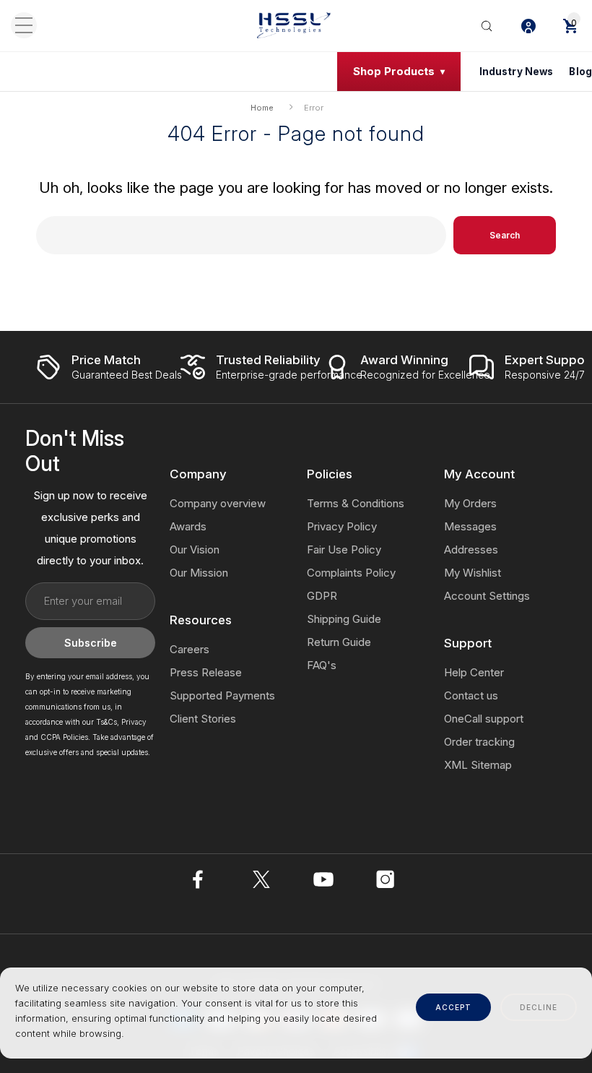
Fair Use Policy (344, 549)
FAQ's (321, 665)
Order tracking (479, 742)
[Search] (486, 25)
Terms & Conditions (355, 503)
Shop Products (394, 71)
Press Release (206, 672)
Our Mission (199, 572)
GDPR (322, 596)
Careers (189, 649)
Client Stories (203, 718)
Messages (470, 526)
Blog (580, 71)
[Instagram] (385, 879)
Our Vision (194, 549)
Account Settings (487, 596)
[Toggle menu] (23, 25)
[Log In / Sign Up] (528, 25)
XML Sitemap (478, 765)
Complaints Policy (351, 572)
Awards (188, 526)
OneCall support (483, 718)
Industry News (516, 71)
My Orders (470, 503)
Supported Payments (222, 695)
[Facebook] (199, 879)
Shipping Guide (344, 619)
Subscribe (90, 643)
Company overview (218, 503)
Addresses (471, 549)
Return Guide (339, 642)
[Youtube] (323, 879)
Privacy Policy (342, 526)
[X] (261, 879)
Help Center (474, 672)
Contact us (471, 695)
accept (453, 1007)
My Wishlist (472, 572)
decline (538, 1007)
